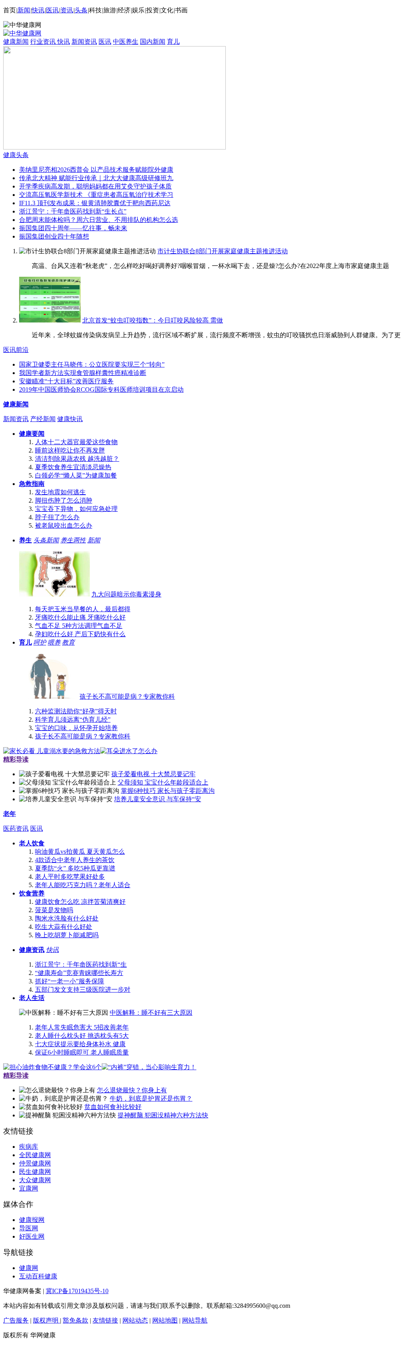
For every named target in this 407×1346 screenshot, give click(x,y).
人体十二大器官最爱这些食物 (76, 442)
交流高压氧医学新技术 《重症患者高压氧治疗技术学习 (96, 194)
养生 (25, 540)
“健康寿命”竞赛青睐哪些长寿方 (79, 972)
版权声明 (46, 1320)
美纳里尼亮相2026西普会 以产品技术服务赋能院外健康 (96, 169)
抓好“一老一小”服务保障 (69, 981)
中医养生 (125, 41)
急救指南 (32, 483)
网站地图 (165, 1320)
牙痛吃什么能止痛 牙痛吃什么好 (80, 617)
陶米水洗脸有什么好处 (67, 918)
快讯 (38, 10)
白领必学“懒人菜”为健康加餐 (76, 475)
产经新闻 (43, 419)
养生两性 (73, 540)
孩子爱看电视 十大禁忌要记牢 (153, 774)
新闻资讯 (84, 41)
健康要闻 (32, 433)
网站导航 (194, 1320)
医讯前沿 (16, 349)
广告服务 (16, 1320)
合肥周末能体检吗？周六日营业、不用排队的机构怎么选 (98, 219)
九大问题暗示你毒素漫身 (126, 594)
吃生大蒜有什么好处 (63, 926)
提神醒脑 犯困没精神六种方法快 (163, 1115)
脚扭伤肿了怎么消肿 (63, 500)
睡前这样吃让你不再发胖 (70, 450)
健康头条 (16, 154)
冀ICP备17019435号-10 (77, 1291)
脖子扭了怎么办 (57, 517)
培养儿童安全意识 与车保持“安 (157, 799)
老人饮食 (32, 843)
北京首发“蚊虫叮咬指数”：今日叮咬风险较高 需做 (152, 320)
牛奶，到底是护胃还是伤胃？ (151, 1098)
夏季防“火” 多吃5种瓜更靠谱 (75, 868)
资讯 (66, 10)
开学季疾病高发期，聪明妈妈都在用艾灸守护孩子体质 (95, 186)
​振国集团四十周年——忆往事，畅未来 (73, 228)
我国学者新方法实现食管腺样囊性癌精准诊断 (82, 372)
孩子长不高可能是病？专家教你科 (127, 696)
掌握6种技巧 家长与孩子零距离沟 (168, 790)
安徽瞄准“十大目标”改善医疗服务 (66, 381)
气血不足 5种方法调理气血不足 (78, 625)
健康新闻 (16, 41)
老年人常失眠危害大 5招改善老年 (82, 1027)
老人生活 (32, 997)
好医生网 (32, 1236)
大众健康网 (35, 1180)
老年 (9, 813)
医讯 (52, 10)
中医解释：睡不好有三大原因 (151, 1012)
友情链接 (105, 1320)
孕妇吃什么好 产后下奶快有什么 (80, 634)
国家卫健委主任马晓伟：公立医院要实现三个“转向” (92, 364)
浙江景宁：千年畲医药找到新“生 (81, 964)
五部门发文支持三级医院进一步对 (82, 989)
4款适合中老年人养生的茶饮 (74, 860)
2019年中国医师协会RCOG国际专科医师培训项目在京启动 (101, 389)
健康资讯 (32, 949)
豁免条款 (75, 1320)
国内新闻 (152, 41)
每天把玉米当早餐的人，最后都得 (82, 609)
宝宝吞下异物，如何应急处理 (76, 508)
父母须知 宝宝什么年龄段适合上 (163, 782)
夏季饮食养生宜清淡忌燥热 (73, 467)
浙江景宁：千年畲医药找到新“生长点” (72, 211)
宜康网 (28, 1188)
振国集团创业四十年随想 (54, 236)
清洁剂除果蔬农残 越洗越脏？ (77, 458)
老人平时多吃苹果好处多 (70, 876)
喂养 (54, 642)
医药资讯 (16, 828)
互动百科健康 (38, 1276)
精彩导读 (16, 759)
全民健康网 (35, 1155)
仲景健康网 (35, 1163)
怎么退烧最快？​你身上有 (132, 1090)
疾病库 (28, 1146)
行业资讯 (43, 41)
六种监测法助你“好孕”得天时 (76, 711)
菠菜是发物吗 (54, 910)
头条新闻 (46, 540)
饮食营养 (32, 893)
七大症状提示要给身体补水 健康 (80, 1044)
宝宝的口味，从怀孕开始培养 (76, 727)
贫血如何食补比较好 (112, 1106)
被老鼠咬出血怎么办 (63, 525)
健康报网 (32, 1219)
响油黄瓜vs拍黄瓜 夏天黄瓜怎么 (80, 851)
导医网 (28, 1228)
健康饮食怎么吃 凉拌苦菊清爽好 (80, 901)
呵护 (39, 642)
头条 (81, 10)
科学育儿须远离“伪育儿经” (72, 719)
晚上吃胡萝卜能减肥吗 (67, 935)
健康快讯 (70, 419)
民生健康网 (35, 1171)
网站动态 (135, 1320)
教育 (68, 642)
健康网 (28, 1267)
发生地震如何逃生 (60, 492)
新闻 (23, 10)
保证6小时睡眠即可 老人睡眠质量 (82, 1052)
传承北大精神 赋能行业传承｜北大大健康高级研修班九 (96, 178)
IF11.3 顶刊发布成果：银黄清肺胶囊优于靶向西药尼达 (95, 203)
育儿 (173, 41)
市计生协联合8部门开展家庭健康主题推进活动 (222, 251)
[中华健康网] (22, 33)
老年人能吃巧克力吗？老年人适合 (82, 885)
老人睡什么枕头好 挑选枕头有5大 (82, 1035)
